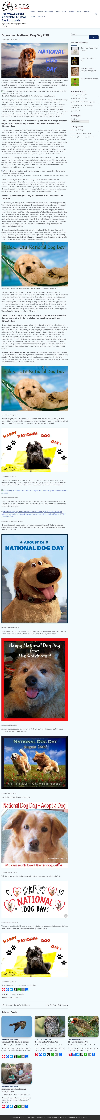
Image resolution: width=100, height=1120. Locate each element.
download (11, 997)
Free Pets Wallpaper (45, 11)
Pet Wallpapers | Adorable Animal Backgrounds (13, 17)
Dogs (58, 11)
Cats (64, 11)
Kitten (71, 11)
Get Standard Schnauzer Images (15, 1042)
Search (73, 34)
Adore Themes (82, 1117)
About (40, 16)
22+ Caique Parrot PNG (78, 1042)
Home (33, 11)
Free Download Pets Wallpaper (81, 133)
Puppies (87, 11)
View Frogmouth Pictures (79, 98)
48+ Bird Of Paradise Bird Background (83, 102)
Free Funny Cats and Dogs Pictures (82, 137)
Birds (79, 11)
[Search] (96, 14)
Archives (74, 119)
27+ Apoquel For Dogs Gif (79, 95)
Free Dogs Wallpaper (16, 994)
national (18, 997)
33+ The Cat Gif (75, 111)
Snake (33, 16)
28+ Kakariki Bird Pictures (90, 79)
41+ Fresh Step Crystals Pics (46, 1042)
